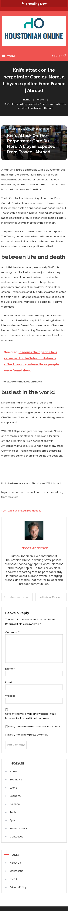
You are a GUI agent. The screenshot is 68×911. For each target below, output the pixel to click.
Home (13, 771)
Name (10, 669)
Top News (16, 779)
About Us (15, 863)
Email (9, 682)
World (13, 788)
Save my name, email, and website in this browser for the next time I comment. (30, 716)
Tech (13, 812)
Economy (15, 796)
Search (57, 55)
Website (10, 696)
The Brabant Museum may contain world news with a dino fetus (52, 597)
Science (15, 804)
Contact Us (16, 836)
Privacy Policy (18, 887)
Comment (12, 632)
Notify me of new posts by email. (28, 734)
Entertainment (18, 828)
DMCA (13, 879)
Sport (13, 820)
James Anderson (40, 129)
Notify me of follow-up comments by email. (34, 726)
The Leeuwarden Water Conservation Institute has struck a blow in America (20, 597)
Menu (11, 56)
